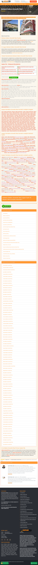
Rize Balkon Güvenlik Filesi (7, 381)
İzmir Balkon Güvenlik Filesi (7, 341)
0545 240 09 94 (17, 1)
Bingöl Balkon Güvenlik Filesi (7, 289)
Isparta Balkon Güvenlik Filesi (7, 334)
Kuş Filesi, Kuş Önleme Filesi (7, 224)
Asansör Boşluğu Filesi (6, 251)
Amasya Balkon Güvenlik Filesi (7, 274)
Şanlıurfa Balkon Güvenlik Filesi (8, 404)
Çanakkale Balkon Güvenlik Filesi (8, 301)
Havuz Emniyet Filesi (6, 231)
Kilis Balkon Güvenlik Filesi (7, 439)
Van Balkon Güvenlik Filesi (7, 408)
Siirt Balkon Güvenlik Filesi (7, 388)
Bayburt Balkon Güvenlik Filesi (7, 417)
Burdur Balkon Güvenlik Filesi (7, 296)
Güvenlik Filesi (5, 213)
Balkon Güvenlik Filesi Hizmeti (13, 136)
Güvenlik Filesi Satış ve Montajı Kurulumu (9, 235)
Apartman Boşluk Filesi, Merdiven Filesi (9, 226)
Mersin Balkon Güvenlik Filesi (7, 336)
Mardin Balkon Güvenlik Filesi (7, 368)
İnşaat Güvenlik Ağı (31, 548)
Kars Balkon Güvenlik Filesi (7, 343)
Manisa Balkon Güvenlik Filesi (7, 363)
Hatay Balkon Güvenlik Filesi (7, 332)
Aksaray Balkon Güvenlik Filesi (7, 415)
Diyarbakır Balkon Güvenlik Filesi (8, 310)
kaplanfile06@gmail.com (25, 1)
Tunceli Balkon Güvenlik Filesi (7, 401)
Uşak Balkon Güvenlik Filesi (7, 406)
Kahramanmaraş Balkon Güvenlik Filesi (9, 366)
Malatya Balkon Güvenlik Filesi (7, 361)
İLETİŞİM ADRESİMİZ (33, 1)
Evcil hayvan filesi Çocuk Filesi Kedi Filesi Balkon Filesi (11, 242)
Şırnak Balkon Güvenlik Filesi (7, 426)
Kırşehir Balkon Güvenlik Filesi (7, 352)
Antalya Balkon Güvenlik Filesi (7, 278)
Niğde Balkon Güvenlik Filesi (7, 377)
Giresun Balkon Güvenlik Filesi (7, 325)
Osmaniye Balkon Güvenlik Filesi (8, 442)
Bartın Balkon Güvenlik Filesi (7, 428)
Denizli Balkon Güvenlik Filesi (7, 307)
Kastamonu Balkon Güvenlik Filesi (8, 345)
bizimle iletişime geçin (10, 61)
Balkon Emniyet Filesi (23, 525)
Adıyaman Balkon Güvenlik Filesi (8, 267)
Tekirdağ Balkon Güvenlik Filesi (7, 395)
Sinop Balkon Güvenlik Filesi (7, 390)
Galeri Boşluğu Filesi (6, 238)
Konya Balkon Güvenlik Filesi (7, 357)
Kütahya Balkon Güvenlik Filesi (7, 359)
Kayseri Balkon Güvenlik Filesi (7, 348)
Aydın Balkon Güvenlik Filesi (7, 283)
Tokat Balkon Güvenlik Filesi (7, 397)
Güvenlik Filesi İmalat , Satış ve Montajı (9, 253)
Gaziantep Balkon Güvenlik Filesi (8, 323)
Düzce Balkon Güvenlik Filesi (7, 444)
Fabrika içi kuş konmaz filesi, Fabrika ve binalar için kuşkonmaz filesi (13, 249)
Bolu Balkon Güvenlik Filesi (7, 294)
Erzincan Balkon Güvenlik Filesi (8, 316)
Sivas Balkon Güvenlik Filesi (7, 392)
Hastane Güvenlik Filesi (6, 258)
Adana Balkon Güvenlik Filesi (7, 265)
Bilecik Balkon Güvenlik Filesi (7, 287)
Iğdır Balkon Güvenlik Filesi (7, 433)
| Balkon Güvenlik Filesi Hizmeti (7, 157)
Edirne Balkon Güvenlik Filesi (7, 312)
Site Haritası (22, 532)
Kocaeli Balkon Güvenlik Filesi (7, 354)
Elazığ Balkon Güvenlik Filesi (7, 314)
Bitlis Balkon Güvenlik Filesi (7, 292)
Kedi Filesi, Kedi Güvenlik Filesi (7, 220)
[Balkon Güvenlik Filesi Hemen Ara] (6, 204)
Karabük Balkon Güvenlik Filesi (7, 437)
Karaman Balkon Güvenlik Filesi (8, 419)
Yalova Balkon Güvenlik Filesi (7, 435)
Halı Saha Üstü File (6, 229)
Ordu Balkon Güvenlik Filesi (7, 379)
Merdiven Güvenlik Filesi (24, 548)
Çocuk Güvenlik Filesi (6, 217)
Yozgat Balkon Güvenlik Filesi (7, 410)
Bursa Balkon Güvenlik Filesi (7, 298)
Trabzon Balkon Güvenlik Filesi (7, 399)
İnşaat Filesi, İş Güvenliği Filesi (7, 222)
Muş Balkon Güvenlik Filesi (7, 372)
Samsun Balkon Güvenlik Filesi (7, 386)
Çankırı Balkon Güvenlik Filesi (7, 303)
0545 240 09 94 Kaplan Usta (6, 208)
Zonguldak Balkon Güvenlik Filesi (8, 413)
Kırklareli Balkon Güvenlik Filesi (8, 350)
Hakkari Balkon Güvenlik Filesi (7, 330)
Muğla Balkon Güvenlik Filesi (7, 370)
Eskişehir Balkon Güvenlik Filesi (8, 321)
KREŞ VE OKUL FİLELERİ (7, 244)
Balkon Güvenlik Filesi (6, 215)
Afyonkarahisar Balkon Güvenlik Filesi (9, 269)
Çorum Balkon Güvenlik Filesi (7, 305)
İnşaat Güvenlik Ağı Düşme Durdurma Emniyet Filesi (28, 517)
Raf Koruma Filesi (6, 233)
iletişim (32, 41)
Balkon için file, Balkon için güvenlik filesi (9, 240)
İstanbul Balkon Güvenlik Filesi (7, 339)
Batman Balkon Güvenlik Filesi (7, 424)
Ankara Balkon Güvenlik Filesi (7, 276)
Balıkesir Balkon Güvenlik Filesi (7, 285)
